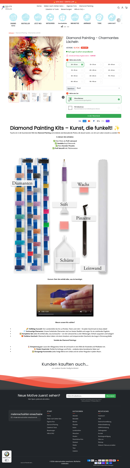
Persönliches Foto (78, 439)
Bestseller (75, 419)
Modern (75, 436)
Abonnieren (110, 396)
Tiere (74, 448)
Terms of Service (86, 401)
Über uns (100, 439)
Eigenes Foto (72, 6)
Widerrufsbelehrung (104, 424)
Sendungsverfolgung (104, 436)
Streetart (75, 442)
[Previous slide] (9, 373)
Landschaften (77, 430)
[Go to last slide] (9, 97)
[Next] (119, 20)
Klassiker (75, 424)
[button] (118, 7)
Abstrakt (75, 416)
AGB (99, 419)
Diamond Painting (86, 6)
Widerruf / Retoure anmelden (106, 445)
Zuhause (11, 33)
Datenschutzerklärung (104, 422)
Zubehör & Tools (52, 9)
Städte (75, 445)
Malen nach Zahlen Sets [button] (53, 6)
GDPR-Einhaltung (103, 427)
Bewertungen (66, 9)
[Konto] (122, 7)
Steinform (71, 89)
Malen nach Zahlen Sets (54, 419)
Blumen (75, 422)
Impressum (101, 416)
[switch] (7, 460)
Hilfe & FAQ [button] (78, 9)
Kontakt (100, 433)
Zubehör (75, 451)
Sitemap (100, 442)
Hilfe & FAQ (50, 433)
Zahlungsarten (102, 430)
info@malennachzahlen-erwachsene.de (25, 417)
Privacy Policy (95, 401)
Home (39, 6)
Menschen (76, 433)
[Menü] (10, 451)
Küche (74, 427)
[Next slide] (63, 97)
